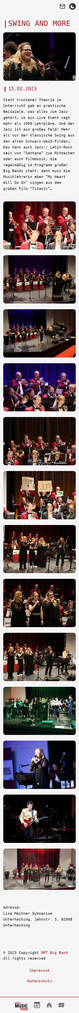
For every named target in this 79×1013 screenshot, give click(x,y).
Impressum (40, 970)
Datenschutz (39, 981)
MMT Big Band (54, 953)
